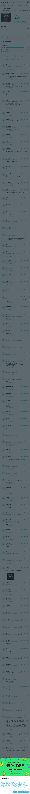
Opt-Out (20, 792)
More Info (26, 792)
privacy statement (5, 784)
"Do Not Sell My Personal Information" (11, 789)
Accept (15, 792)
